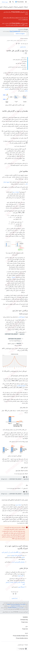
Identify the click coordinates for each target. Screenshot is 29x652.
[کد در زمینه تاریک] (24, 477)
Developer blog (24, 619)
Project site (25, 629)
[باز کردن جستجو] (13, 2)
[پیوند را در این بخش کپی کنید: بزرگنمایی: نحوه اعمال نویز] (10, 311)
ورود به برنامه (5, 1)
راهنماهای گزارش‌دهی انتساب (18, 562)
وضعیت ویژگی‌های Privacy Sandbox (20, 23)
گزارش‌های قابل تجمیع (17, 555)
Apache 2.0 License (15, 606)
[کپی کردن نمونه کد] (26, 477)
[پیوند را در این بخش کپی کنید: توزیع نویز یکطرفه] (17, 314)
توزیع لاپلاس (22, 317)
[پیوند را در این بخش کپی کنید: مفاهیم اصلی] (17, 171)
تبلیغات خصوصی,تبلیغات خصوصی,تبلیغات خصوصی (16, 40)
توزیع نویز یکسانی (21, 385)
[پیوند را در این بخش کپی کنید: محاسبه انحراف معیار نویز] (14, 470)
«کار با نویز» (20, 575)
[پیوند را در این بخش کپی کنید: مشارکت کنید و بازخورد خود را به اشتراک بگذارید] (15, 548)
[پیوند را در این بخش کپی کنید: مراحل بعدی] (17, 568)
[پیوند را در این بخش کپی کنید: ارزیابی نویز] (19, 467)
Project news (24, 622)
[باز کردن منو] (25, 2)
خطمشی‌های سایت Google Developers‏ (16, 607)
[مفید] (19, 43)
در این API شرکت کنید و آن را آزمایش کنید (11, 552)
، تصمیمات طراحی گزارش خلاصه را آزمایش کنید (15, 582)
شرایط (26, 644)
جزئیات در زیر (16, 192)
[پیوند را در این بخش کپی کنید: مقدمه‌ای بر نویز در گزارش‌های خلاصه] (26, 113)
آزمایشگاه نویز (21, 587)
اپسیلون (13, 277)
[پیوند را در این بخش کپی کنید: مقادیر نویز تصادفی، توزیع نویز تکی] (9, 376)
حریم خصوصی (21, 644)
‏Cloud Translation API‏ (15, 31)
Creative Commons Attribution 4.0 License (16, 604)
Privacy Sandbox (24, 38)
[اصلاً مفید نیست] (16, 43)
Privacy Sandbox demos (22, 638)
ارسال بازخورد (23, 47)
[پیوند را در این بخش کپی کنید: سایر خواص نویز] (18, 407)
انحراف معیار (18, 505)
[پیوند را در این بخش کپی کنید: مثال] (24, 485)
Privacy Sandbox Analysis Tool (20, 635)
